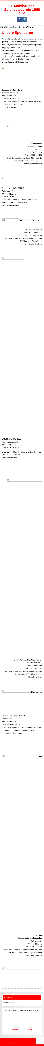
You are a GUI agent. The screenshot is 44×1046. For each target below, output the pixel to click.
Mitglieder (16, 1029)
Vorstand (28, 1029)
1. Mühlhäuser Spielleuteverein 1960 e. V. (22, 9)
